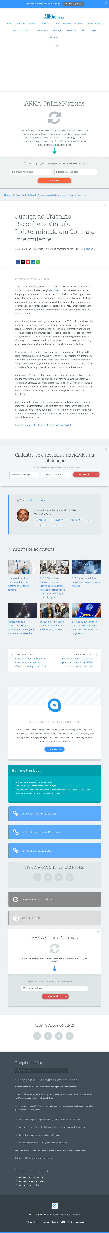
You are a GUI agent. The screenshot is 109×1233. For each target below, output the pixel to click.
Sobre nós (20, 23)
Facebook (58, 520)
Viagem (94, 30)
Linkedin (43, 525)
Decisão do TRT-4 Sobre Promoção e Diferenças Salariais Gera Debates (52, 625)
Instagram (76, 520)
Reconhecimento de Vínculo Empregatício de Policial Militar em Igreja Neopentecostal (75, 660)
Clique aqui (72, 3)
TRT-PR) (55, 290)
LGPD (56, 23)
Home (8, 23)
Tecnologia (71, 30)
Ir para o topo (34, 1222)
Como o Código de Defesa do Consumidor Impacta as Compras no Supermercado (31, 660)
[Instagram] (48, 877)
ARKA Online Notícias (37, 1214)
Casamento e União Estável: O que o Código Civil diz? (47, 425)
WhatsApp (59, 525)
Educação (57, 30)
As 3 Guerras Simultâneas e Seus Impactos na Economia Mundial (86, 582)
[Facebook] (37, 877)
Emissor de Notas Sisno (36, 850)
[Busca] (54, 43)
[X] (70, 877)
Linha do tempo (77, 1222)
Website (42, 520)
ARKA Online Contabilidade (39, 813)
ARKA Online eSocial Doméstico (41, 832)
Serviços (67, 23)
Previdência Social (41, 30)
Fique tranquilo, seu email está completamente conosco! (55, 163)
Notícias (78, 23)
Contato (32, 23)
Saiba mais (53, 749)
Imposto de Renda (20, 30)
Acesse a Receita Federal (37, 899)
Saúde (83, 30)
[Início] (54, 1206)
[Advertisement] (54, 72)
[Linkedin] (59, 877)
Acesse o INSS (31, 917)
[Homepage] (54, 16)
